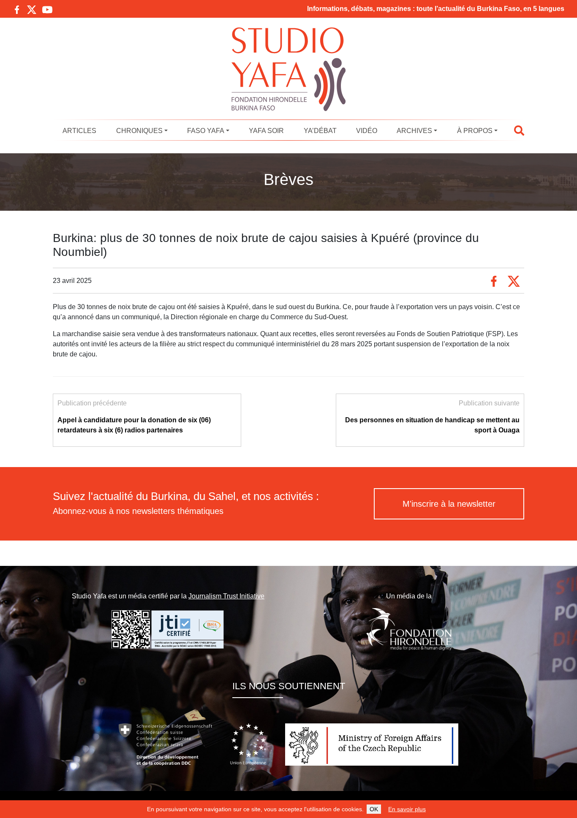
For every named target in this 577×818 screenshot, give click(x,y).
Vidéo (366, 130)
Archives (414, 130)
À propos (475, 130)
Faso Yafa (205, 130)
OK (374, 809)
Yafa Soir (266, 130)
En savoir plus (407, 809)
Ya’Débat (320, 130)
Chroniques (139, 130)
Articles (79, 130)
